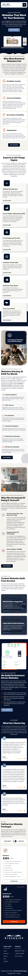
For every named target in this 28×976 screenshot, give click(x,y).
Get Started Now (7, 200)
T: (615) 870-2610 (19, 953)
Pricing (5, 956)
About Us (6, 953)
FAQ (5, 959)
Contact (6, 961)
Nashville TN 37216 (19, 951)
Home (5, 951)
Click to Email (18, 956)
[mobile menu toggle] (24, 5)
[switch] (15, 841)
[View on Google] (25, 758)
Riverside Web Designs (20, 971)
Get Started (14, 30)
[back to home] (6, 4)
